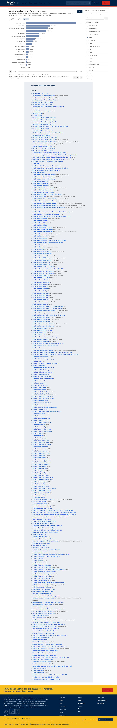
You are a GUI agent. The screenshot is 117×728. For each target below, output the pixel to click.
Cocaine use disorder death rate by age (44, 148)
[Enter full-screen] (81, 77)
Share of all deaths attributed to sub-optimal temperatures (49, 635)
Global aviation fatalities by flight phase (44, 521)
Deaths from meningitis (39, 455)
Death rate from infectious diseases (43, 271)
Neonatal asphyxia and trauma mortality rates (46, 549)
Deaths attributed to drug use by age (43, 359)
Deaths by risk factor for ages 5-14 (42, 370)
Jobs (79, 711)
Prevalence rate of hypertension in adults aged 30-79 (48, 602)
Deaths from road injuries (40, 482)
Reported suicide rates (39, 617)
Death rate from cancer (39, 196)
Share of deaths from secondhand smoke (44, 653)
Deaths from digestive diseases (41, 422)
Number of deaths (37, 558)
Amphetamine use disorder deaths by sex (44, 100)
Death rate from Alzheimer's (40, 181)
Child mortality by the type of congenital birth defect (48, 133)
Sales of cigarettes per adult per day (43, 633)
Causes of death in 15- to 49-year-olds (44, 117)
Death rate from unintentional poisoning (44, 337)
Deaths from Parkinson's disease (42, 392)
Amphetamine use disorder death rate (43, 95)
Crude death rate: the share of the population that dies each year (51, 157)
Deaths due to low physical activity (43, 378)
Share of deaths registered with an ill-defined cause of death (50, 657)
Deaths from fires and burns (40, 440)
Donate (106, 3)
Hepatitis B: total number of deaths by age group (47, 525)
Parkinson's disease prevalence (41, 593)
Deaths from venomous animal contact (44, 488)
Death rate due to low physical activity (44, 174)
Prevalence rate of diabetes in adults (43, 598)
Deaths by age (36, 361)
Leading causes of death (39, 545)
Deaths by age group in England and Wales (45, 363)
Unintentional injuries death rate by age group (46, 679)
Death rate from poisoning (40, 299)
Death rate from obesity (39, 291)
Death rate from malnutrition (41, 280)
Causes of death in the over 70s (41, 128)
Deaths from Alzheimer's (39, 387)
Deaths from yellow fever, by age (42, 492)
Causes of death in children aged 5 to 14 (44, 122)
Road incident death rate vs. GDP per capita (45, 628)
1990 (14, 71)
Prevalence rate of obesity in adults (43, 604)
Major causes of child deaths (41, 547)
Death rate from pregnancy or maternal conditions (47, 306)
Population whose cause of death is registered (46, 596)
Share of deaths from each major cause (44, 648)
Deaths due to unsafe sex (40, 385)
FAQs (30, 707)
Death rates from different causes (42, 350)
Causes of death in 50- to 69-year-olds (44, 120)
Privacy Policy (50, 724)
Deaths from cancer (38, 405)
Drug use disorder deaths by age (42, 506)
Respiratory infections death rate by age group (46, 622)
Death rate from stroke (39, 332)
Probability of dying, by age (40, 607)
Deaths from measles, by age (41, 453)
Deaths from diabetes (38, 413)
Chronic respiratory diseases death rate (44, 139)
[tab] (12, 19)
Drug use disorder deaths (40, 501)
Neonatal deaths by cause (40, 552)
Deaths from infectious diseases (42, 444)
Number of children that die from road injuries (46, 556)
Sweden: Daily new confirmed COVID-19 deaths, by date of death (52, 666)
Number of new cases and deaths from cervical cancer (48, 582)
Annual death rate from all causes (42, 102)
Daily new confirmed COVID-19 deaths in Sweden (47, 161)
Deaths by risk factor (38, 365)
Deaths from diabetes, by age (41, 418)
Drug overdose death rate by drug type (44, 499)
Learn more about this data (42, 74)
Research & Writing (102, 700)
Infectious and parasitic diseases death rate (45, 541)
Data (30, 3)
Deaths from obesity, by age (40, 464)
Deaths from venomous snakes (41, 490)
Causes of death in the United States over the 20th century (50, 126)
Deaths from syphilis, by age (40, 486)
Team (79, 709)
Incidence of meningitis (39, 534)
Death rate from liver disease (41, 275)
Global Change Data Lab (27, 698)
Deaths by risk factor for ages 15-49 (43, 367)
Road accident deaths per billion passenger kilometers (48, 624)
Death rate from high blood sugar (42, 258)
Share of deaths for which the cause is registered (47, 644)
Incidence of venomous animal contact (44, 539)
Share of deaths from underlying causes (44, 655)
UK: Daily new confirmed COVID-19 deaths (45, 677)
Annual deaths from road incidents (42, 104)
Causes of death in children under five (43, 124)
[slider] (76, 71)
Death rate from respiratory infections (43, 310)
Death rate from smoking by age (42, 330)
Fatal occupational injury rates (41, 519)
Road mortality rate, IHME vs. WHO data (44, 631)
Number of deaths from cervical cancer (44, 571)
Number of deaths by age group (41, 565)
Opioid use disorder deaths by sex (42, 591)
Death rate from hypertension (41, 262)
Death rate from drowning (40, 234)
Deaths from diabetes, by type (41, 420)
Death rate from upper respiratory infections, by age (48, 343)
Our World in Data (11, 3)
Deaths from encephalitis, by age (42, 431)
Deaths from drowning (39, 424)
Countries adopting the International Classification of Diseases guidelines (54, 155)
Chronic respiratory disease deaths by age (44, 137)
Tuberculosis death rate (39, 668)
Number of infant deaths (39, 580)
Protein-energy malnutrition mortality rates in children (48, 609)
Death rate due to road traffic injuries (43, 179)
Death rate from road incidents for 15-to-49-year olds (48, 315)
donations (26, 721)
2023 (80, 71)
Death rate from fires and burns (41, 251)
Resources (42, 3)
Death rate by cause (38, 172)
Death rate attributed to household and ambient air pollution (50, 168)
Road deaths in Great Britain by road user (44, 626)
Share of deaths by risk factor (41, 642)
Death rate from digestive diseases (42, 227)
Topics (61, 700)
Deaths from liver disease (40, 446)
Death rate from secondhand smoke (43, 324)
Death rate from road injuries (41, 317)
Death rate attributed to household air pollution (46, 166)
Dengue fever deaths (38, 497)
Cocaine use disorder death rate (42, 144)
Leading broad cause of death (41, 543)
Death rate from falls (38, 245)
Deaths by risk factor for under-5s (42, 374)
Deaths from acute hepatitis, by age (43, 396)
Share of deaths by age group (41, 637)
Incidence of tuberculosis (40, 536)
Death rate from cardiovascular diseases (44, 198)
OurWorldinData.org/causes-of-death (17, 78)
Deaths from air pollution (40, 400)
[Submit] (89, 3)
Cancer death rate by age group (41, 111)
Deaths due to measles (39, 381)
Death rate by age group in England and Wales (46, 170)
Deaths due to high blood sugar (41, 376)
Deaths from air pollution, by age (42, 402)
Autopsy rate (36, 109)
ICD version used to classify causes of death (45, 532)
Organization (81, 703)
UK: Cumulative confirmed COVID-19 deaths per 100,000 (49, 675)
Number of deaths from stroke (41, 576)
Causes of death (37, 113)
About (49, 3)
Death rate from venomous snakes (42, 348)
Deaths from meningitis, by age (41, 460)
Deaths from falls (37, 433)
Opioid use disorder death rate (41, 585)
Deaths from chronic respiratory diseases (44, 407)
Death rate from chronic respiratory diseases (45, 214)
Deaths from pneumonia (39, 466)
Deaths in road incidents (39, 495)
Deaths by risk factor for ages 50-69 (43, 372)
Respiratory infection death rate (42, 620)
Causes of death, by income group (42, 130)
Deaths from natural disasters (41, 462)
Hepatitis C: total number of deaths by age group (47, 530)
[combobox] (78, 3)
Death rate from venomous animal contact (45, 345)
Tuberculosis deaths (38, 670)
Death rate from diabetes (40, 218)
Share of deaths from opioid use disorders (45, 650)
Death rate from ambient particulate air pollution (47, 194)
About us (80, 700)
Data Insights (63, 706)
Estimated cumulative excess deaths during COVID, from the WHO (52, 510)
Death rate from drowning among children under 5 (47, 242)
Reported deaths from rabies (41, 615)
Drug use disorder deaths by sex (42, 508)
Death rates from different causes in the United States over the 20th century (55, 354)
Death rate (35, 163)
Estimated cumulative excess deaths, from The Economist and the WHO (54, 512)
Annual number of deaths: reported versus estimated (48, 106)
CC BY (28, 78)
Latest (35, 3)
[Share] (77, 77)
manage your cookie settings (62, 724)
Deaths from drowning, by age (41, 429)
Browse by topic (23, 3)
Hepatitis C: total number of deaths (43, 528)
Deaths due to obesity (39, 383)
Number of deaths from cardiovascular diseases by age (48, 569)
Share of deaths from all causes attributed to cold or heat (49, 646)
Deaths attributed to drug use (41, 356)
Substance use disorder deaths (41, 661)
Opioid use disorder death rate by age (43, 589)
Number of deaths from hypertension (43, 574)
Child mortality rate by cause (41, 135)
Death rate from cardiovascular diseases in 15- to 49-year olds (51, 212)
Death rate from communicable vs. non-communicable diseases (51, 216)
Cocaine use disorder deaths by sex (43, 150)
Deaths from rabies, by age (40, 475)
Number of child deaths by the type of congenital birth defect (50, 554)
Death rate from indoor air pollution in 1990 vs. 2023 (48, 269)
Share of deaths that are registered (42, 659)
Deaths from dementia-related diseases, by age (46, 411)
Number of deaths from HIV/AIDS (42, 567)
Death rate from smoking (39, 328)
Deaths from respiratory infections (42, 477)
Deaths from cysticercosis (40, 409)
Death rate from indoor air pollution (43, 266)
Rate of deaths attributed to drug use (43, 611)
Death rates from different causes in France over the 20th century (52, 352)
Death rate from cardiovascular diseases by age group (48, 207)
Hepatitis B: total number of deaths (43, 523)
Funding (80, 706)
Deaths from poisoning (39, 471)
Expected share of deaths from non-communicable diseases (50, 517)
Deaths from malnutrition (40, 449)
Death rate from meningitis (40, 284)
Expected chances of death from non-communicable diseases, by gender (54, 514)
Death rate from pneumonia (40, 293)
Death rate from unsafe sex (40, 339)
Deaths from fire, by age (39, 438)
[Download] (74, 77)
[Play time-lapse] (10, 71)
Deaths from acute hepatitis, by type (43, 398)
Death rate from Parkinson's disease (43, 187)
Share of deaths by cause (39, 639)
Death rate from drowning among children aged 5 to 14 (49, 240)
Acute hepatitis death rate (40, 93)
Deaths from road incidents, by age (42, 479)
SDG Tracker (63, 715)
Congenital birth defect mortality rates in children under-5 (49, 152)
